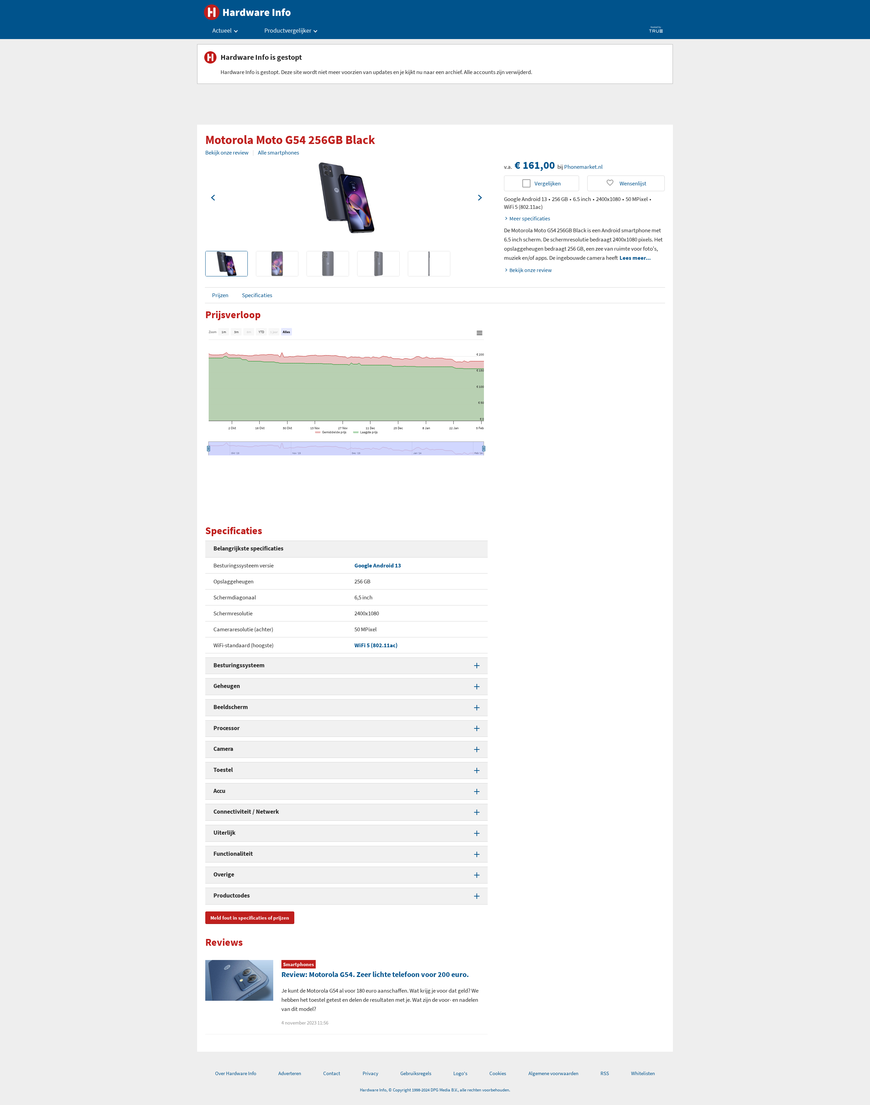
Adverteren (289, 1073)
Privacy (370, 1073)
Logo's (460, 1073)
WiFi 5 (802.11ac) (376, 645)
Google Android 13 (377, 565)
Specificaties (257, 295)
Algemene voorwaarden (553, 1073)
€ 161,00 (535, 165)
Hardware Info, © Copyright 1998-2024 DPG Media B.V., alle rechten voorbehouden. (435, 1090)
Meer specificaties (529, 218)
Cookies (497, 1073)
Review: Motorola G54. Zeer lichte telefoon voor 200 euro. (375, 974)
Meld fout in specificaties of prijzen (249, 917)
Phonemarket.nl (583, 166)
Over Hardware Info (235, 1073)
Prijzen (220, 295)
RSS (605, 1073)
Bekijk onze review (226, 152)
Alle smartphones (278, 152)
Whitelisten (643, 1073)
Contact (331, 1073)
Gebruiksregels (415, 1073)
